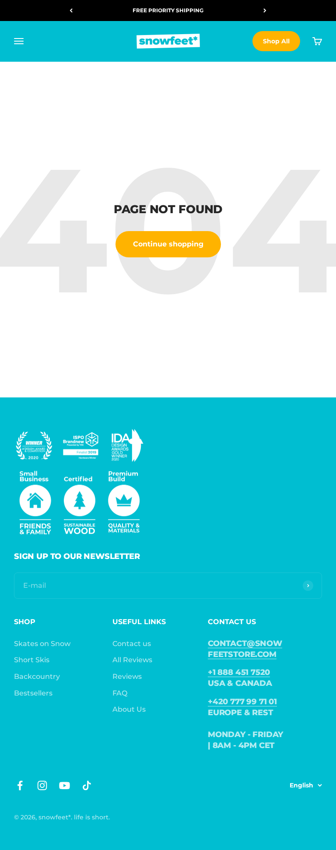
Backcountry (37, 676)
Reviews (127, 676)
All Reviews (132, 660)
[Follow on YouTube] (64, 785)
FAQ (119, 693)
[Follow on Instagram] (42, 785)
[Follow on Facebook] (20, 785)
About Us (129, 709)
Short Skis (31, 660)
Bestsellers (33, 693)
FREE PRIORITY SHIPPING (168, 10)
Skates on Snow (42, 643)
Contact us (131, 643)
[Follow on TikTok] (87, 785)
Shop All (276, 41)
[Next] (264, 10)
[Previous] (71, 10)
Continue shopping (168, 244)
